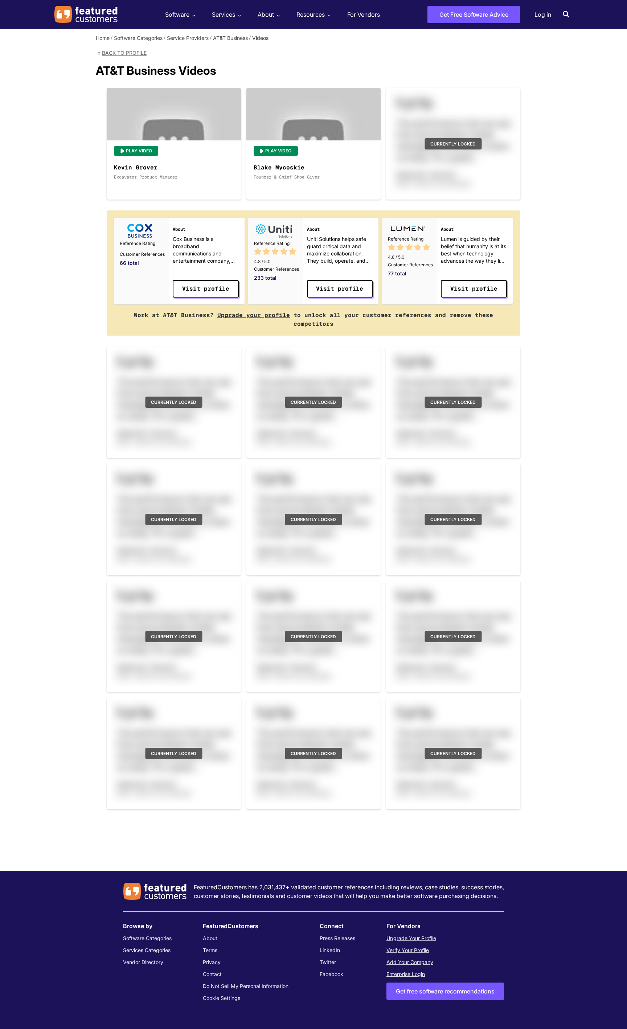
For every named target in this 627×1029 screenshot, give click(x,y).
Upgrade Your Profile (411, 938)
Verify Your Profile (407, 950)
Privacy (212, 962)
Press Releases (337, 938)
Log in (542, 14)
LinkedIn (330, 950)
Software (177, 14)
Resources (310, 14)
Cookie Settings (221, 998)
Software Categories (138, 38)
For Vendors (363, 14)
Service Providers (188, 38)
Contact (212, 974)
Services (223, 14)
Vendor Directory (143, 962)
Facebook (331, 974)
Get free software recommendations (445, 991)
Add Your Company (409, 962)
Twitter (328, 962)
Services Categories (147, 950)
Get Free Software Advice (473, 14)
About (266, 14)
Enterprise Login (405, 974)
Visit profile (205, 288)
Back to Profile (124, 53)
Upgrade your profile (253, 315)
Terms (210, 950)
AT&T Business (230, 38)
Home (103, 38)
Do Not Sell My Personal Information (245, 986)
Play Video (139, 150)
